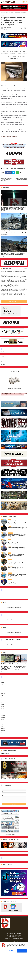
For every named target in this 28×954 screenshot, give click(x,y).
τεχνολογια (3, 728)
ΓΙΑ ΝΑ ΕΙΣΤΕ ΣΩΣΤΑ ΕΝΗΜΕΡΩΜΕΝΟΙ (14, 147)
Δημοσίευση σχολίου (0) (14, 301)
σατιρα (2, 724)
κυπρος (2, 710)
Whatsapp (17, 172)
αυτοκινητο (3, 693)
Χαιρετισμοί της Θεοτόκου (16, 931)
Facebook (9, 172)
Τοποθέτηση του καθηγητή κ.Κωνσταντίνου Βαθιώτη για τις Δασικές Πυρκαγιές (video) (16, 548)
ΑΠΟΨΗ (8, 931)
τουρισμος (3, 730)
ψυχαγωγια (3, 735)
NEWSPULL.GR (9, 2)
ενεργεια (2, 704)
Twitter (13, 172)
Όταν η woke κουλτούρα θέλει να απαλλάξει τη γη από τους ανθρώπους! (17, 541)
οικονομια (3, 713)
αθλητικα (2, 682)
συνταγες (2, 726)
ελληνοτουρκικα (4, 699)
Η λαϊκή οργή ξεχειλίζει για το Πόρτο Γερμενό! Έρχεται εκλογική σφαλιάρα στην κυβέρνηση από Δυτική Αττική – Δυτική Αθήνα (13, 232)
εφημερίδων (13, 834)
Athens (4, 308)
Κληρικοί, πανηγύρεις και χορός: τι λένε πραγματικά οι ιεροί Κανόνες (15, 568)
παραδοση (3, 717)
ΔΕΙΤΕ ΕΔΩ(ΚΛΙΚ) (5, 753)
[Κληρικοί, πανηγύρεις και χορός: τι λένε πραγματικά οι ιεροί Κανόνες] (4, 568)
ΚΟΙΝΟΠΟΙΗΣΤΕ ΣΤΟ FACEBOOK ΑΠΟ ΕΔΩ (9, 136)
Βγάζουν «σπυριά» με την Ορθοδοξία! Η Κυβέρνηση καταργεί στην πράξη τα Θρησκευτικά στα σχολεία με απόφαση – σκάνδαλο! (16, 556)
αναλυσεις (3, 688)
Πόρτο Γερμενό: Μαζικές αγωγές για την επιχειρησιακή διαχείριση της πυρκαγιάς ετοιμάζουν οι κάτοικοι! (13, 254)
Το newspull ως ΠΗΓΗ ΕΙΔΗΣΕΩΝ (14, 933)
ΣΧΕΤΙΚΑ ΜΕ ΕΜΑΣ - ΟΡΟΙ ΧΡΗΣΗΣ (14, 940)
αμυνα (2, 684)
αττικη (7, 168)
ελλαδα (11, 168)
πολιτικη (2, 719)
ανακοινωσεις (3, 686)
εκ (1, 697)
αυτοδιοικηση (3, 691)
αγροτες (2, 680)
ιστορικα (2, 708)
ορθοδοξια (3, 715)
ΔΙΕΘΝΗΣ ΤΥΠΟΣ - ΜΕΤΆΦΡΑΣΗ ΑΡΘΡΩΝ (14, 938)
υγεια (2, 732)
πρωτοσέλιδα (8, 834)
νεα (15, 168)
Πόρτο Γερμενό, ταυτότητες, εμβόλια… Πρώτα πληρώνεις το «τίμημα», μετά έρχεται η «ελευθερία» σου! (17, 575)
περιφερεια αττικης (10, 12)
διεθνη (2, 695)
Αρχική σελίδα (3, 12)
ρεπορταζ (3, 721)
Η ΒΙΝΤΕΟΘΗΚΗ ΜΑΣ (14, 936)
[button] (26, 2)
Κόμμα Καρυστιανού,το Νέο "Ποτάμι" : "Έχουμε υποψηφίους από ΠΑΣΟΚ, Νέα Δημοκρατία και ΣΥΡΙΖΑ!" (20, 665)
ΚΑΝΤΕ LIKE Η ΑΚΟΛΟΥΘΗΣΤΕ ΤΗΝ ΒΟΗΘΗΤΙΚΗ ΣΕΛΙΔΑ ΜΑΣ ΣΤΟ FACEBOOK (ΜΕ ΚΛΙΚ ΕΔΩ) (14, 145)
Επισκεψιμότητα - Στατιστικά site (14, 935)
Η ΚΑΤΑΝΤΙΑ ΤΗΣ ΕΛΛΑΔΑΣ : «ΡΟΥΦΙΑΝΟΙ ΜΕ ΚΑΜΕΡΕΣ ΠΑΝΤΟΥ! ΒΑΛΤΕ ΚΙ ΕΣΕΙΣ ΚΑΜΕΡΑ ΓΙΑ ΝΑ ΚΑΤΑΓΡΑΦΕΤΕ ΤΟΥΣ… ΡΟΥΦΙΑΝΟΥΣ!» (7, 666)
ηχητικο (2, 706)
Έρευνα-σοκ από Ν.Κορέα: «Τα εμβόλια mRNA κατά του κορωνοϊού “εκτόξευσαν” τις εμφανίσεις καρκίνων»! (14, 394)
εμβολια (2, 702)
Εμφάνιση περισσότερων (22, 187)
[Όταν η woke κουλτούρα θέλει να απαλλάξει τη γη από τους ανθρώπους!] (4, 542)
